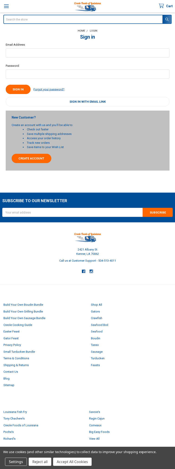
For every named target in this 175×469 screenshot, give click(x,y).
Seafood (97, 331)
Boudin (95, 338)
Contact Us (10, 371)
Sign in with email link (87, 101)
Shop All (96, 304)
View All (94, 438)
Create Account (31, 158)
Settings (16, 461)
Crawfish (96, 318)
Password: (13, 65)
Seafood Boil (99, 325)
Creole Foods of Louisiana (20, 425)
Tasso (95, 345)
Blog (6, 378)
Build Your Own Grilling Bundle (23, 311)
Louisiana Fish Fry (15, 412)
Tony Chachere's (14, 418)
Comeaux (95, 425)
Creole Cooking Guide (17, 325)
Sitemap (8, 385)
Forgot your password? (48, 89)
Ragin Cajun (97, 418)
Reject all (40, 461)
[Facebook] (83, 271)
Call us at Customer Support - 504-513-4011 (87, 260)
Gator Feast (11, 338)
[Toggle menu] (6, 6)
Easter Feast (11, 331)
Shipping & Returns (16, 365)
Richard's (9, 438)
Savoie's (94, 412)
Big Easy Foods (99, 432)
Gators (95, 311)
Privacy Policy (12, 345)
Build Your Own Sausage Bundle (24, 318)
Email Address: (16, 44)
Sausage (97, 351)
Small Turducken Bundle (19, 351)
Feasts (95, 365)
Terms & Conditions (16, 358)
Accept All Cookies (72, 461)
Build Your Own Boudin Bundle (23, 304)
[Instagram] (91, 271)
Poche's (8, 432)
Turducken (98, 358)
